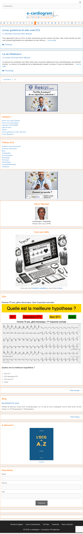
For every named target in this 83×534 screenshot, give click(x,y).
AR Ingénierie (55, 530)
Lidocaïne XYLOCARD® (10, 125)
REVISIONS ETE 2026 (10, 403)
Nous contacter (67, 524)
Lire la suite (52, 40)
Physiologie (9, 70)
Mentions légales (16, 524)
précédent (6, 79)
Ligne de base (6, 127)
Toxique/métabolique (9, 164)
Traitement (5, 167)
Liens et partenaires (33, 524)
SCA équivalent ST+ (11, 376)
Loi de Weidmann (12, 54)
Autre (6, 382)
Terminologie (6, 162)
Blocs (4, 151)
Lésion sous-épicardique (10, 123)
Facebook (55, 524)
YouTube (46, 524)
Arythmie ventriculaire (9, 149)
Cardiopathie (6, 153)
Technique (8, 44)
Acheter (41, 462)
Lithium (4, 130)
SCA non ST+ (9, 379)
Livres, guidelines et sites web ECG (21, 30)
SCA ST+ (7, 374)
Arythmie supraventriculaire (11, 146)
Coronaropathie (7, 155)
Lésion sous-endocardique (11, 121)
